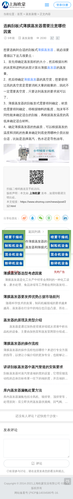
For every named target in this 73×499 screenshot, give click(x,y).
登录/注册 (62, 4)
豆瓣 (49, 218)
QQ (32, 218)
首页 (20, 14)
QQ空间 (57, 218)
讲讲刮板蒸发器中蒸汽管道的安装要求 (33, 367)
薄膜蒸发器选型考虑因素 (23, 273)
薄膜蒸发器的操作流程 (21, 343)
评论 (39, 463)
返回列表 (34, 231)
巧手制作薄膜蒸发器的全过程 (36, 241)
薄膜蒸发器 (45, 49)
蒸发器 (51, 67)
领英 (65, 218)
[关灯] (67, 481)
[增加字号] (52, 38)
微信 (41, 218)
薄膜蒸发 (30, 79)
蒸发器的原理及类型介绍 (23, 320)
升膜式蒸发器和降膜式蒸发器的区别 (41, 247)
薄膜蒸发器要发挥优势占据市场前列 (32, 297)
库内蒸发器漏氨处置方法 (23, 390)
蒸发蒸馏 (31, 14)
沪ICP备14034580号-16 (43, 492)
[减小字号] (58, 38)
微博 (24, 218)
